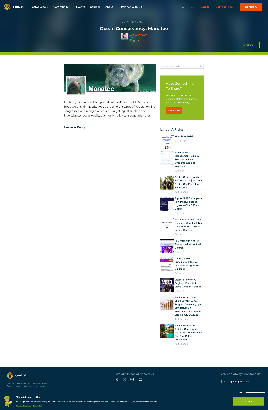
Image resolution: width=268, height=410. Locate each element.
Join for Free (224, 7)
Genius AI (251, 7)
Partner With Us (131, 7)
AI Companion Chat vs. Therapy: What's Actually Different (188, 244)
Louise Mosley (138, 34)
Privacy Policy (38, 406)
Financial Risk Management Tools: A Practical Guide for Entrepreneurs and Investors (187, 159)
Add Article (174, 110)
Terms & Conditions (23, 406)
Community (61, 7)
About (109, 7)
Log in (205, 7)
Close (248, 401)
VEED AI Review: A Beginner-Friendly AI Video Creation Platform (188, 283)
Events (80, 7)
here (47, 386)
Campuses (39, 7)
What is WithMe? (184, 136)
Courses (95, 7)
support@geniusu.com (239, 381)
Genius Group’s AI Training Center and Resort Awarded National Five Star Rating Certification (189, 332)
